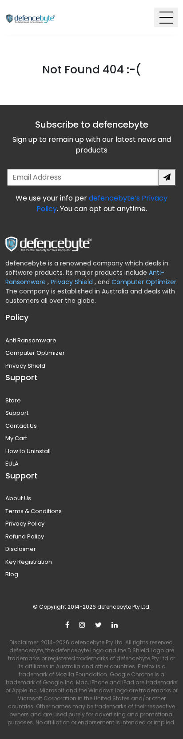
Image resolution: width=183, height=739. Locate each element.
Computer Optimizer (35, 353)
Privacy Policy (24, 523)
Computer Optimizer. (144, 281)
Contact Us (21, 426)
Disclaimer (20, 549)
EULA (12, 463)
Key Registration (28, 562)
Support (16, 413)
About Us (18, 498)
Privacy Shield (73, 281)
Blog (11, 574)
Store (13, 400)
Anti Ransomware (30, 340)
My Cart (16, 438)
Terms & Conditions (33, 511)
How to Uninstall (28, 451)
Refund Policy (24, 536)
